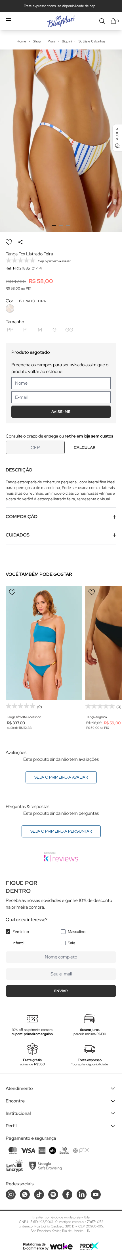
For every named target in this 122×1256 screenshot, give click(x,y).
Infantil (18, 942)
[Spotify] (53, 1194)
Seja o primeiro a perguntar (61, 831)
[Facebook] (67, 1194)
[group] (61, 140)
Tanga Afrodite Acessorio (24, 717)
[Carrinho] (113, 21)
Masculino (76, 931)
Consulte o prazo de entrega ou (59, 436)
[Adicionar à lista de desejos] (9, 242)
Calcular (84, 447)
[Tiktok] (39, 1194)
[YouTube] (96, 1194)
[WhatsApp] (25, 1194)
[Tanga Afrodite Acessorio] (44, 643)
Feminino (20, 931)
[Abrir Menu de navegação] (8, 20)
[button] (54, 225)
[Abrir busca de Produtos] (102, 21)
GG (69, 329)
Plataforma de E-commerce (34, 1246)
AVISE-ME (61, 411)
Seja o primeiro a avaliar (61, 777)
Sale (71, 942)
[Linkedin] (82, 1194)
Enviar (61, 990)
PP (10, 329)
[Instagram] (11, 1194)
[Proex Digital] (89, 1246)
